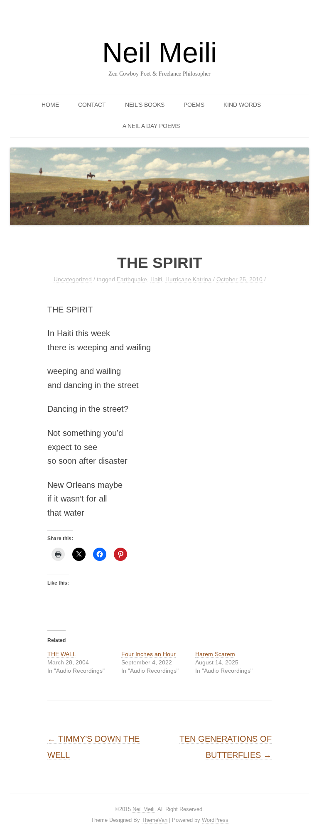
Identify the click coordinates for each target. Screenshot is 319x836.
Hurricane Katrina (188, 279)
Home (50, 104)
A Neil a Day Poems (151, 126)
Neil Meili (159, 52)
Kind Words (242, 104)
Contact (92, 104)
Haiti (156, 279)
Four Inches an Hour (148, 654)
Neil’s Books (144, 104)
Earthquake (132, 279)
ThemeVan (154, 820)
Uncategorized (73, 279)
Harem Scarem (215, 654)
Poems (194, 104)
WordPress (215, 820)
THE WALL (61, 654)
